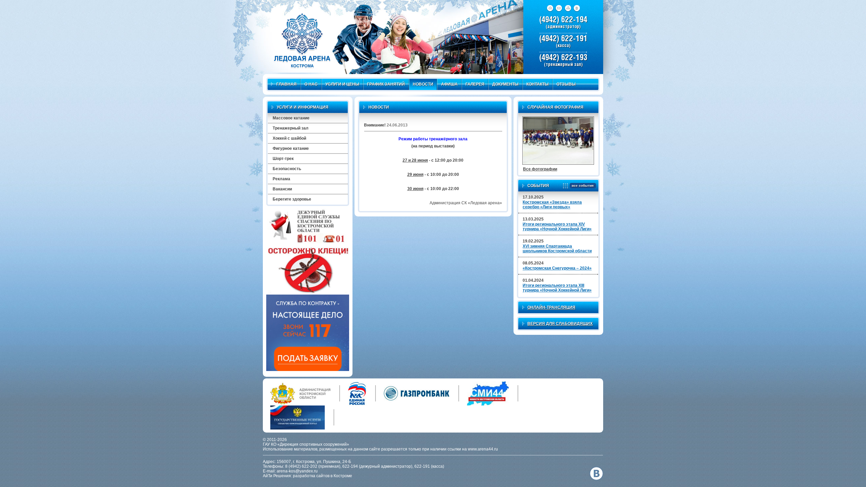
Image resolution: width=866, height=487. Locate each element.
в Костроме (341, 475)
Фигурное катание (291, 148)
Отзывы (566, 84)
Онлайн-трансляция (551, 307)
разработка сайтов (311, 475)
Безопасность (287, 168)
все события (583, 185)
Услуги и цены (342, 84)
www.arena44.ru (483, 449)
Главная (286, 84)
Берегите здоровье (292, 199)
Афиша (449, 84)
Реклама (281, 179)
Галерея (474, 84)
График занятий (386, 84)
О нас (311, 84)
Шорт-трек (283, 158)
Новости (423, 84)
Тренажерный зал (291, 128)
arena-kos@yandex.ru (297, 471)
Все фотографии (540, 169)
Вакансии (282, 189)
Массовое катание (291, 118)
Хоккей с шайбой (289, 138)
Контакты (537, 84)
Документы (505, 84)
